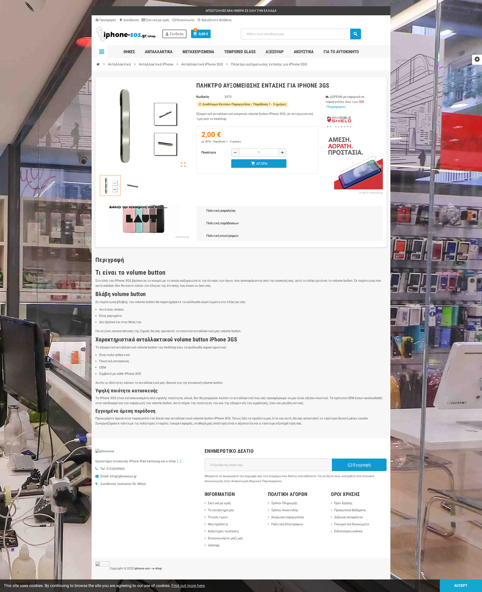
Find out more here (188, 585)
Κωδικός (202, 97)
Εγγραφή (361, 464)
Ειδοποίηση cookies (348, 531)
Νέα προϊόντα (218, 524)
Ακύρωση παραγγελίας (287, 517)
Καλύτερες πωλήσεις (223, 531)
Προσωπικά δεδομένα (350, 510)
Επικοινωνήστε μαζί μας (225, 538)
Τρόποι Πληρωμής (284, 503)
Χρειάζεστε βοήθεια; (214, 20)
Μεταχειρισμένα (198, 51)
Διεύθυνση (129, 20)
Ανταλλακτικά (158, 51)
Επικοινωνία (185, 20)
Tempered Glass (240, 51)
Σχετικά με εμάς (157, 20)
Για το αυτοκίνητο (341, 51)
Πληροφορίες (336, 107)
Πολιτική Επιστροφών (287, 524)
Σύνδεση (174, 34)
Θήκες (129, 51)
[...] (178, 461)
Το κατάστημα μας (221, 510)
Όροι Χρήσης (343, 503)
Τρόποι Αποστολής (284, 510)
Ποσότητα (208, 152)
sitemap (213, 545)
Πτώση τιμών (218, 517)
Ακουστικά (304, 51)
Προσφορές (105, 20)
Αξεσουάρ (275, 51)
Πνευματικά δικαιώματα (351, 524)
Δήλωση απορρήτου (348, 517)
